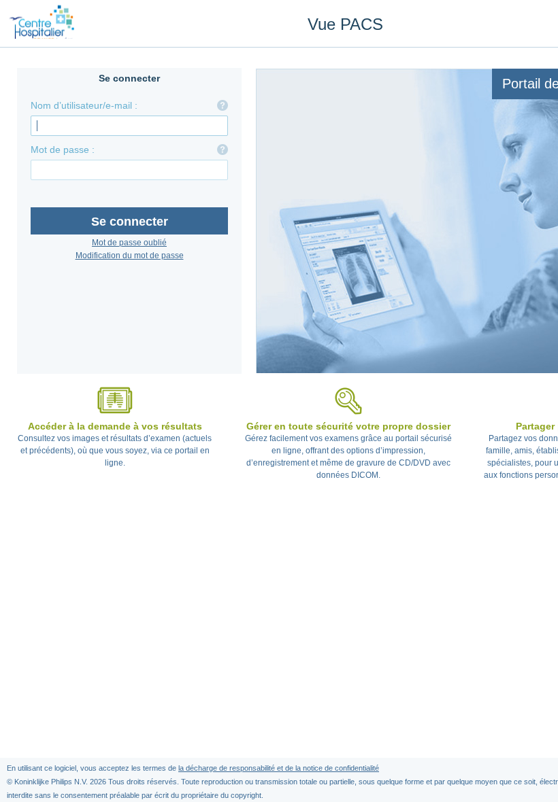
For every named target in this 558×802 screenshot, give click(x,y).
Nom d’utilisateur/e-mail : (84, 105)
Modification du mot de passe (130, 255)
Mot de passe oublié (129, 242)
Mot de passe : (63, 149)
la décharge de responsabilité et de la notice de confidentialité (278, 768)
